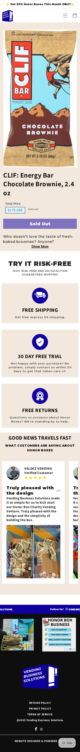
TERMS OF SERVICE (40, 714)
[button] (65, 15)
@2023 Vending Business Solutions (40, 720)
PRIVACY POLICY (40, 708)
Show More (40, 246)
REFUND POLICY (40, 703)
